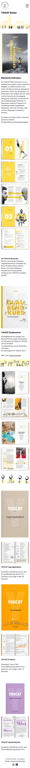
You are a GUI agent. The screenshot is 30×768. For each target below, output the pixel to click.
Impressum (14, 761)
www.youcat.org (15, 355)
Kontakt (7, 761)
